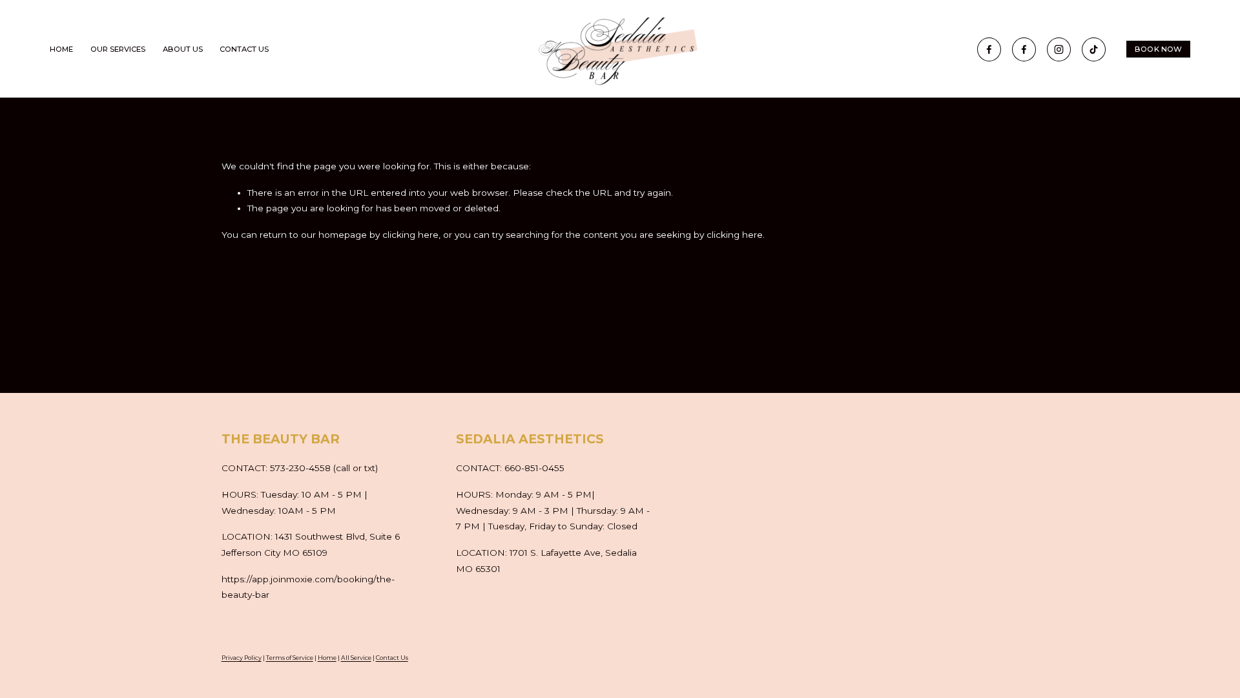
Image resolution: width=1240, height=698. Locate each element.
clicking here (410, 234)
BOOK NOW (1159, 49)
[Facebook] (989, 49)
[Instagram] (1059, 49)
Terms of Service (289, 657)
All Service (356, 657)
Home (327, 657)
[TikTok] (1094, 49)
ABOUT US (183, 50)
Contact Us (392, 657)
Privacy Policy (242, 657)
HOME (61, 50)
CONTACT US (244, 50)
